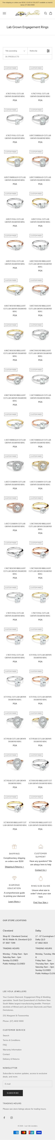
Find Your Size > (40, 902)
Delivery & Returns (11, 1059)
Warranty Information (12, 1050)
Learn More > (14, 901)
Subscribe (13, 1093)
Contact (6, 1054)
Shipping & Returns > (14, 867)
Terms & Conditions (11, 1040)
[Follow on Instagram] (11, 1117)
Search (6, 1035)
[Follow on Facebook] (4, 1117)
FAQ (5, 1045)
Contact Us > (41, 870)
